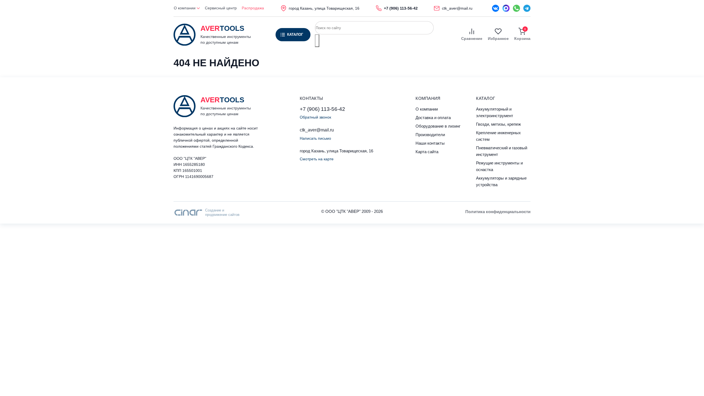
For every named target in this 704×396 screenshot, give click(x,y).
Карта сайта (427, 151)
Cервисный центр (221, 8)
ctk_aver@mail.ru (317, 130)
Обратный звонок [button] (315, 117)
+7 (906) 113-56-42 (322, 109)
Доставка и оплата (433, 117)
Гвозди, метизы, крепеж (498, 124)
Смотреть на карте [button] (317, 159)
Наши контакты (430, 143)
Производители (430, 134)
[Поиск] (317, 40)
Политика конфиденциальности (497, 211)
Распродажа (253, 8)
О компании (185, 8)
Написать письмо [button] (315, 138)
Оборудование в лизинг (438, 126)
